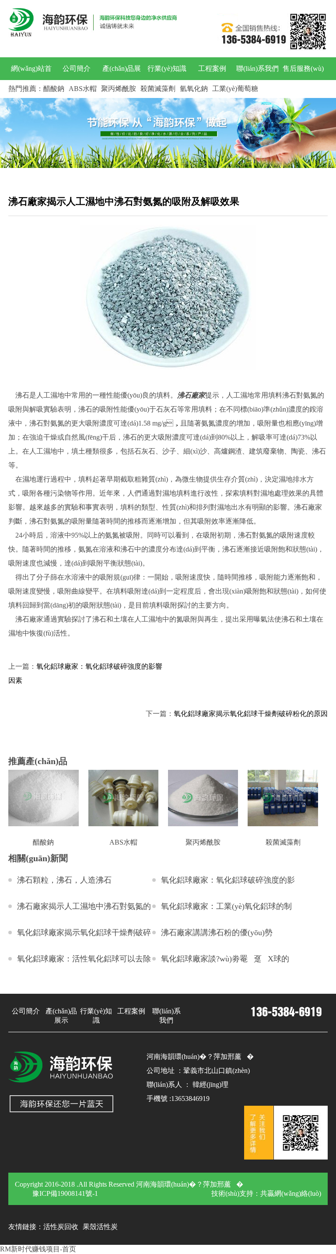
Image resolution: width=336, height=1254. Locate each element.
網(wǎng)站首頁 (31, 80)
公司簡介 (77, 68)
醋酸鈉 (53, 88)
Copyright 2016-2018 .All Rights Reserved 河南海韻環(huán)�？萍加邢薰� (129, 1184)
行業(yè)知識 (166, 68)
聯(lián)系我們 (257, 68)
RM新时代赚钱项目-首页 (38, 1249)
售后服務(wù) (303, 68)
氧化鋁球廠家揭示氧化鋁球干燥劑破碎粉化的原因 (251, 713)
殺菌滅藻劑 (157, 88)
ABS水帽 (83, 88)
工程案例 (212, 68)
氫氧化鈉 (194, 88)
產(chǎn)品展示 (121, 80)
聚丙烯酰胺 (118, 88)
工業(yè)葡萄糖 (235, 88)
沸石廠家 (191, 395)
